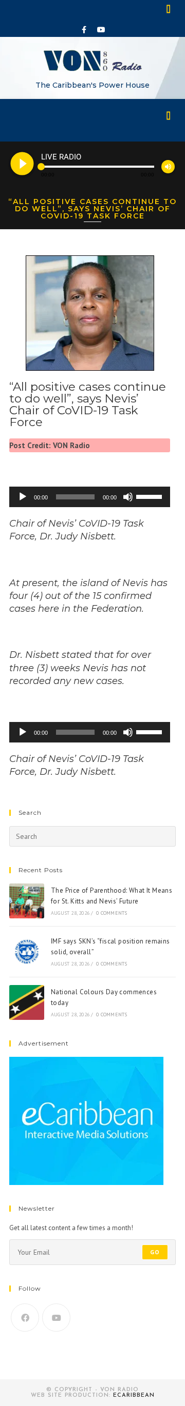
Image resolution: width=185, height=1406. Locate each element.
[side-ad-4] (86, 1120)
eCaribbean (134, 1395)
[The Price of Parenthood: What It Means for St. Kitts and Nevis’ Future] (26, 900)
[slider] (150, 496)
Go (155, 1252)
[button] (169, 8)
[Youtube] (101, 30)
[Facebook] (84, 30)
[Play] (22, 497)
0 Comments (111, 913)
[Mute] (128, 497)
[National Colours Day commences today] (26, 1002)
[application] (89, 497)
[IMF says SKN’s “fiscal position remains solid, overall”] (26, 951)
